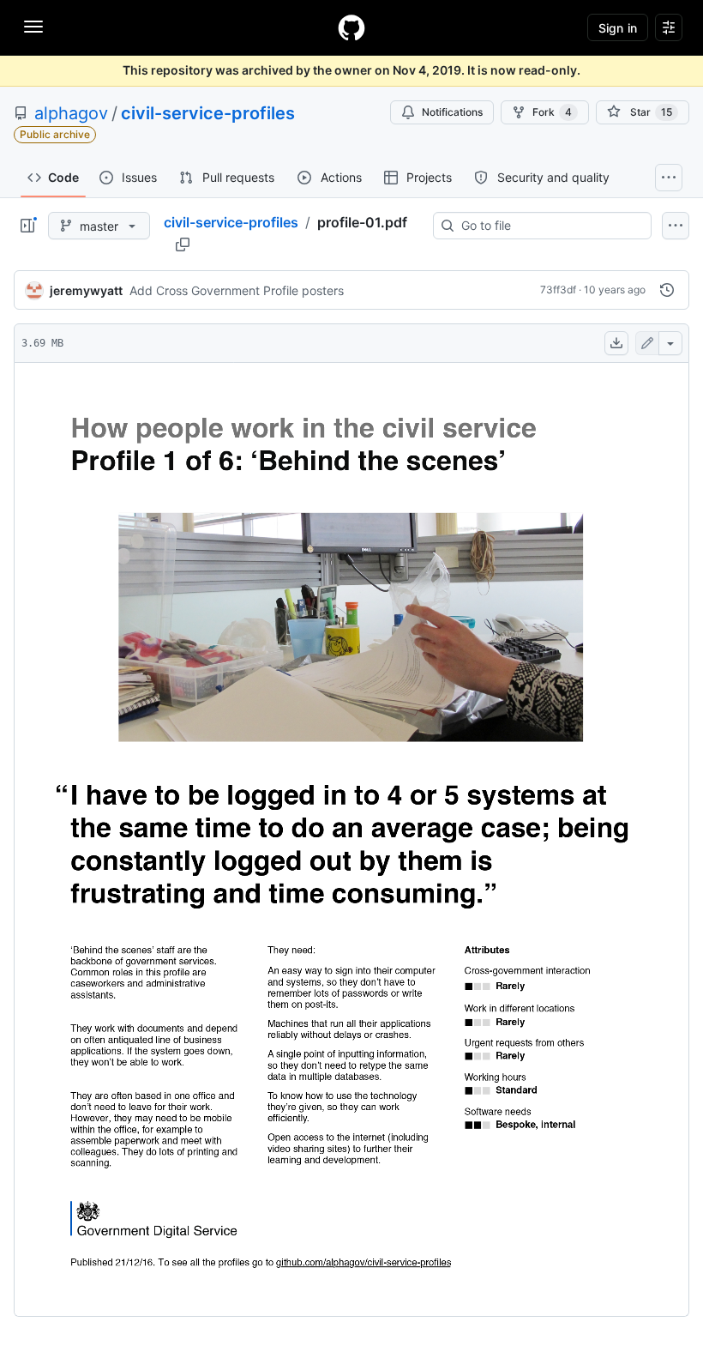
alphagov (71, 113)
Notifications (452, 112)
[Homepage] (351, 27)
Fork (552, 112)
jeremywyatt (86, 290)
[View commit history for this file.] (667, 290)
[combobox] (549, 225)
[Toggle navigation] (33, 26)
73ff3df (558, 289)
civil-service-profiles (208, 113)
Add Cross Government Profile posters (236, 290)
